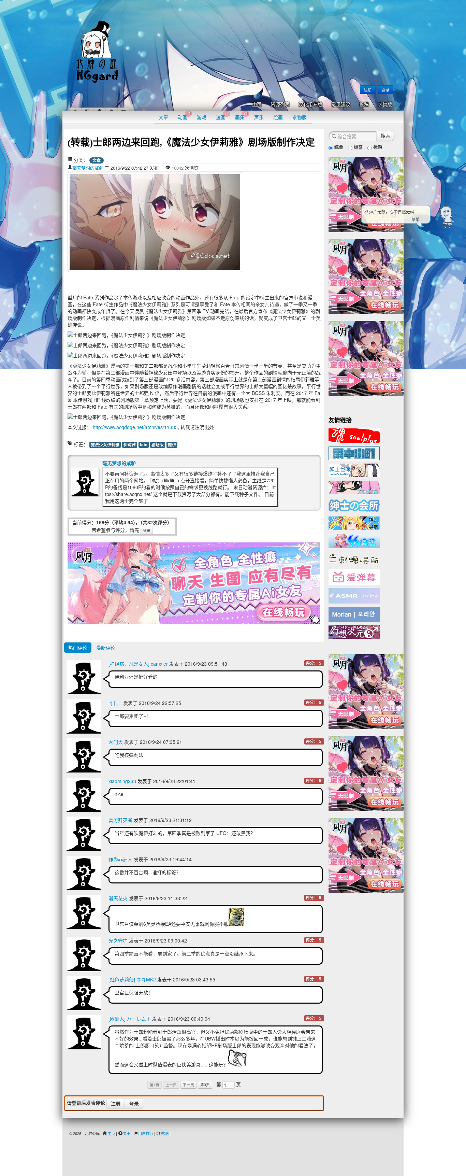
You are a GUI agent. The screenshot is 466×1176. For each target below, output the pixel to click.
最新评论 (105, 647)
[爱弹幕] (354, 576)
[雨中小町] (354, 452)
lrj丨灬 (115, 702)
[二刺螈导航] (354, 558)
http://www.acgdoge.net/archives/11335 (134, 427)
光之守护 (118, 940)
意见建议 (340, 104)
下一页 (188, 1084)
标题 (377, 146)
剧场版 (157, 445)
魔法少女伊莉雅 (105, 445)
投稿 (364, 104)
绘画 (278, 117)
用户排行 (145, 1133)
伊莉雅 (129, 445)
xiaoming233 (122, 781)
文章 (163, 117)
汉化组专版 (310, 104)
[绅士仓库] (354, 469)
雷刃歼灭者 (120, 820)
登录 (385, 90)
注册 (368, 90)
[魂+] (354, 434)
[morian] (354, 613)
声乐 (259, 117)
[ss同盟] (354, 540)
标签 (357, 146)
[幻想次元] (354, 631)
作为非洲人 (120, 859)
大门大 (115, 741)
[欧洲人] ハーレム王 (129, 1018)
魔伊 (172, 445)
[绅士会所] (354, 504)
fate (143, 445)
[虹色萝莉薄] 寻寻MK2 (132, 979)
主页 (257, 104)
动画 (184, 116)
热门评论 (77, 647)
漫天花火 (118, 898)
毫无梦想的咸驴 (87, 168)
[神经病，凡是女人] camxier (138, 663)
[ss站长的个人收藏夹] (354, 522)
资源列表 (280, 104)
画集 (241, 116)
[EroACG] (354, 486)
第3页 (205, 1084)
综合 (338, 146)
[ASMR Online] (354, 595)
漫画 (222, 116)
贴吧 (165, 1133)
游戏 (201, 117)
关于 (126, 1133)
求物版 (385, 104)
